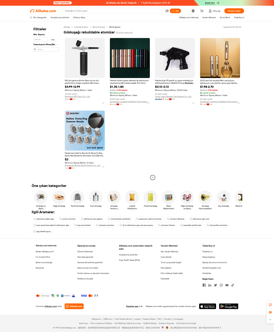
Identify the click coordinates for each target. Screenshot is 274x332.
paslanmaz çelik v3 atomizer (150, 219)
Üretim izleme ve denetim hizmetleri (93, 273)
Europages (178, 319)
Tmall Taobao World (123, 319)
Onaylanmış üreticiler (128, 255)
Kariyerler (40, 268)
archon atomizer (69, 219)
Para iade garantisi (85, 257)
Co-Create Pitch (43, 257)
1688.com (107, 319)
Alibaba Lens (51, 306)
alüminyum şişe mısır (201, 219)
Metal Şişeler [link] (115, 27)
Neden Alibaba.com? (45, 251)
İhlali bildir (165, 279)
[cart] (202, 11)
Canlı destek (166, 257)
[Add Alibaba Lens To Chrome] (74, 306)
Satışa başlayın (208, 257)
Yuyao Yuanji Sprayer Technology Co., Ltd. (173, 96)
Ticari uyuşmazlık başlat (171, 262)
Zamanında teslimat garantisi (90, 262)
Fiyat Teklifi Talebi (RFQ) (129, 260)
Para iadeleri (166, 268)
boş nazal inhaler (84, 225)
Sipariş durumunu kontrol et (214, 262)
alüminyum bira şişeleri (93, 219)
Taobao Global (149, 319)
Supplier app (132, 306)
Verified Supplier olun (211, 268)
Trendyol (167, 319)
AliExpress (96, 319)
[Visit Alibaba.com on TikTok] (232, 285)
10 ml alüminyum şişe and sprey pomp (137, 225)
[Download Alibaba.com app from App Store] (207, 306)
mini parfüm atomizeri (218, 225)
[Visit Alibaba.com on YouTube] (227, 285)
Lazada (137, 319)
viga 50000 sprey (43, 232)
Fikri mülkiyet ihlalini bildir (172, 273)
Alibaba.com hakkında (46, 245)
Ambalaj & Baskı (81, 27)
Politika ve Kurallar (85, 279)
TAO (159, 319)
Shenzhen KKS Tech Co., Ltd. (77, 96)
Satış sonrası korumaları (87, 268)
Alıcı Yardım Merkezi (169, 251)
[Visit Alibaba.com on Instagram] (221, 285)
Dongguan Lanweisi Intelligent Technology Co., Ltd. (130, 101)
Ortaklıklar (206, 273)
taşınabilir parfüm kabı (192, 225)
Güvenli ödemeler (85, 251)
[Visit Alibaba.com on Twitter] (215, 285)
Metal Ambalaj (98, 27)
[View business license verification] (162, 327)
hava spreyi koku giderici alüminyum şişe (52, 225)
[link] (270, 305)
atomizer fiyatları (168, 225)
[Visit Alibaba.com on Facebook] (204, 285)
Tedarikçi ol (207, 251)
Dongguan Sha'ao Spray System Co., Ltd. (82, 165)
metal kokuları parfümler (121, 219)
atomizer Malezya (177, 219)
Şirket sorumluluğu (44, 262)
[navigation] (46, 102)
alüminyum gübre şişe (45, 219)
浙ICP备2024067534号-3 (210, 328)
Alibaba (67, 27)
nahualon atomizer (106, 225)
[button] (167, 11)
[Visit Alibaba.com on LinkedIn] (209, 285)
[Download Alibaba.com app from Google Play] (228, 306)
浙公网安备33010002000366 (183, 328)
